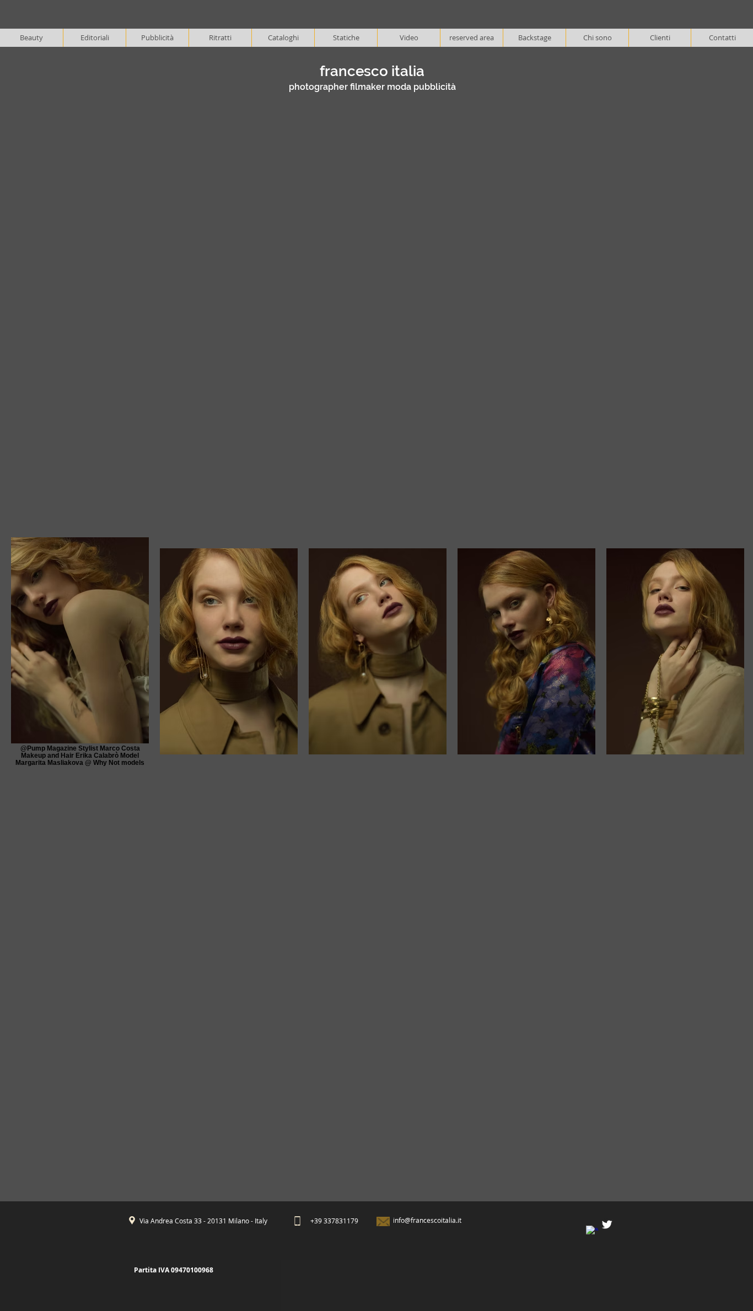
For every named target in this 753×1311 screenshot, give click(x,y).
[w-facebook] (592, 1232)
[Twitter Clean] (607, 1224)
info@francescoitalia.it (427, 1220)
